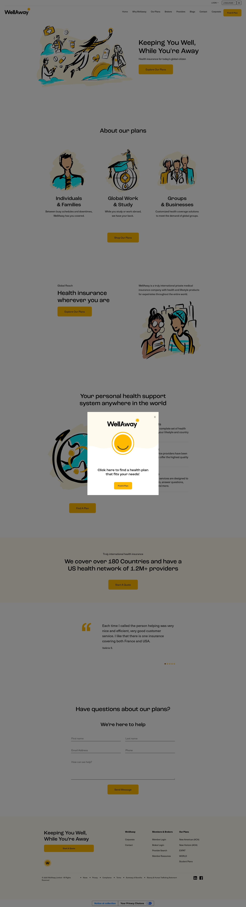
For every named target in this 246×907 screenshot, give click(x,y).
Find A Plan (123, 485)
